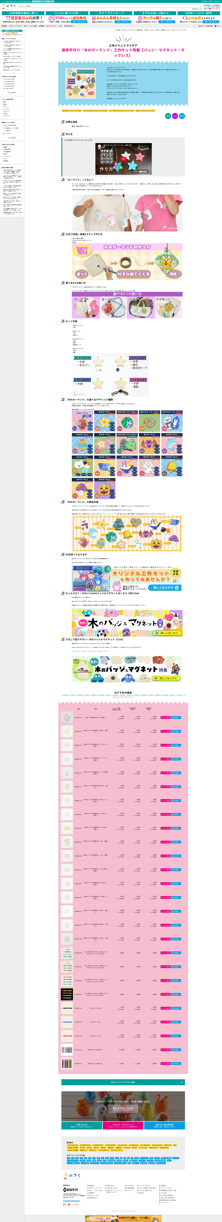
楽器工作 (103, 1147)
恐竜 (129, 1163)
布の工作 (134, 1147)
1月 (68, 1158)
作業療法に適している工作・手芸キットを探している (12, 213)
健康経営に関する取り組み (168, 1200)
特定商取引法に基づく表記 (168, 1190)
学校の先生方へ (68, 26)
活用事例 (41, 26)
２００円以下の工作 (8, 81)
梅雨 (94, 1160)
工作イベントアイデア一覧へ (123, 1082)
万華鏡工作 (119, 1147)
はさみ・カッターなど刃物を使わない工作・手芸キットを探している (12, 182)
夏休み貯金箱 (12, 125)
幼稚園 (5, 147)
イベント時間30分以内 (73, 1163)
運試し (5, 104)
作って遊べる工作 (8, 88)
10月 (3, 133)
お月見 (16, 128)
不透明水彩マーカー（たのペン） (105, 514)
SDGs (169, 1160)
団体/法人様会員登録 (164, 1125)
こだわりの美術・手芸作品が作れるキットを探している (12, 186)
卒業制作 (5, 161)
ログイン (203, 26)
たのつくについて (51, 26)
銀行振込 (43, 1)
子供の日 (82, 1160)
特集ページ (135, 1163)
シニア (5, 158)
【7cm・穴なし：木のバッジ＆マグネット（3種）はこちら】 (90, 651)
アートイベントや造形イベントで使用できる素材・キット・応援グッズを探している (12, 177)
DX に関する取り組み (167, 1195)
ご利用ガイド (211, 1)
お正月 (5, 113)
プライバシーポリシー (167, 1188)
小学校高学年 (7, 151)
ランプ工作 (127, 1147)
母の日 (89, 1160)
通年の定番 (152, 1163)
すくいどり (6, 109)
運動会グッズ (9, 128)
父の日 (99, 1160)
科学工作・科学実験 (73, 1150)
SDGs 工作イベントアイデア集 (11, 56)
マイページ (129, 1190)
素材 (175, 1145)
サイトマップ (164, 1202)
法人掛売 (50, 1)
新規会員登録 (130, 1188)
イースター (176, 1158)
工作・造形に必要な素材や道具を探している (12, 205)
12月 (117, 1158)
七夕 (104, 1160)
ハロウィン (6, 111)
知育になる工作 (153, 1147)
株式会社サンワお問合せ (212, 5)
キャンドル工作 (143, 1147)
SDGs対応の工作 (164, 1147)
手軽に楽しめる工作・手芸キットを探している (12, 201)
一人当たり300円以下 (106, 1163)
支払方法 (218, 1)
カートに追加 (166, 717)
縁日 (4, 102)
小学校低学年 (7, 149)
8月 (4, 125)
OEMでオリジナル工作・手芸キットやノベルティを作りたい (12, 197)
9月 (4, 128)
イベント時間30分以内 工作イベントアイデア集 (12, 49)
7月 (94, 1158)
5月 (85, 1158)
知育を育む (144, 1163)
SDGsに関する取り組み (167, 1198)
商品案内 (4, 26)
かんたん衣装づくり (104, 1150)
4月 (81, 1158)
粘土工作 (89, 1147)
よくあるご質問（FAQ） (146, 1190)
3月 (77, 1158)
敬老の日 (8, 130)
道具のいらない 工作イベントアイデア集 (12, 53)
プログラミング (95, 1163)
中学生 (5, 154)
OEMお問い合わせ (112, 1188)
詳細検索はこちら (197, 9)
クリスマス (6, 116)
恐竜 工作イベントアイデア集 (11, 70)
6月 (90, 1158)
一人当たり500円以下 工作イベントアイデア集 (12, 45)
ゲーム (5, 106)
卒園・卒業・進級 (166, 1158)
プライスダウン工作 (8, 79)
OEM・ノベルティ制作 (95, 1190)
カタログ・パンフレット (123, 1125)
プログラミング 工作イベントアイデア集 (12, 59)
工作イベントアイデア (15, 26)
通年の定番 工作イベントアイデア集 (71, 110)
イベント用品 (85, 1163)
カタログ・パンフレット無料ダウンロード (114, 1191)
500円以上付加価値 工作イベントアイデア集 (12, 67)
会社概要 (204, 1)
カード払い (36, 1)
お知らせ (141, 1193)
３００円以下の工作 (8, 84)
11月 (112, 1158)
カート (218, 26)
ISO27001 (164, 1193)
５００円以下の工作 (8, 86)
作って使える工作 (133, 1145)
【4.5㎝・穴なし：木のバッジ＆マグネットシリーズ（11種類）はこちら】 (94, 609)
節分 (151, 1158)
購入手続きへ (176, 717)
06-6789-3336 (123, 1108)
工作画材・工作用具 (73, 1147)
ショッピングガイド (145, 1185)
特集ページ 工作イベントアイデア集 (145, 110)
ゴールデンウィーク (73, 1160)
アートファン (7, 156)
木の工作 (82, 1147)
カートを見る (130, 1185)
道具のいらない (161, 1163)
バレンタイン (144, 1158)
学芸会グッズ (92, 1150)
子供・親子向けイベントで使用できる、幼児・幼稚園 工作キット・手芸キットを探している (12, 171)
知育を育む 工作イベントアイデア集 (12, 63)
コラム (60, 26)
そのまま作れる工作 (157, 1145)
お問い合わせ (82, 1125)
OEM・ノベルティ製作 (30, 26)
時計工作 (96, 1147)
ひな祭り (157, 1158)
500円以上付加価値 (160, 1160)
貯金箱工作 (111, 1147)
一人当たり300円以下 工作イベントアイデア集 (12, 42)
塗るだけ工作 (168, 1145)
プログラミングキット (116, 1150)
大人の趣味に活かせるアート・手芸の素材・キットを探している (12, 209)
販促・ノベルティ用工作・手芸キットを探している (12, 194)
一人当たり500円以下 (120, 1163)
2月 (73, 1158)
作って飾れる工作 (145, 1145)
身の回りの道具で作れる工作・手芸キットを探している (12, 190)
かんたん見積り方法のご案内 (147, 1188)
